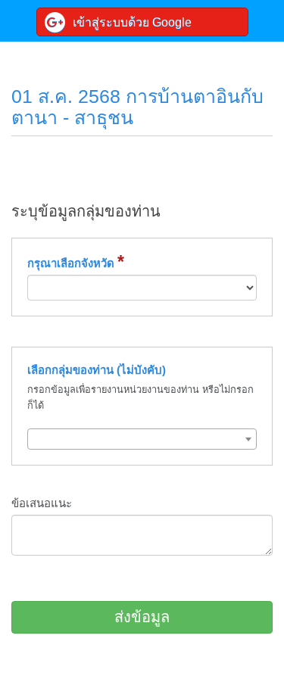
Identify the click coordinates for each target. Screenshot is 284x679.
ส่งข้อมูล (142, 617)
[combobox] (142, 439)
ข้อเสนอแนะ (41, 503)
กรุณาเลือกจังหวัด (75, 262)
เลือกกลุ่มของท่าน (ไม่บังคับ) (96, 369)
